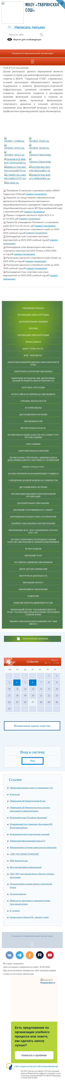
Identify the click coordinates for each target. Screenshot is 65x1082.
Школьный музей (33, 421)
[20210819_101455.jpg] (40, 141)
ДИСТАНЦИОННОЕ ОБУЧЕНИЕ (33, 487)
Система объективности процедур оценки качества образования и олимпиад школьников (33, 540)
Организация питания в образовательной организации (33, 495)
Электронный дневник (35, 639)
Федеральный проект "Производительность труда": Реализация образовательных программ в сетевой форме (33, 612)
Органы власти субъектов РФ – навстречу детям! (29, 917)
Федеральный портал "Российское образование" (28, 818)
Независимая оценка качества (32, 725)
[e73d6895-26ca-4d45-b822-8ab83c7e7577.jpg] (15, 178)
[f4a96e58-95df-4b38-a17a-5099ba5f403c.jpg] (40, 178)
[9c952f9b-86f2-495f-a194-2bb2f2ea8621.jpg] (40, 170)
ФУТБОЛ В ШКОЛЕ (33, 549)
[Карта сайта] (9, 27)
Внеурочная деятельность (33, 576)
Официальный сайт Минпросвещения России (27, 801)
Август (54, 660)
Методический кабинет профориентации (25, 867)
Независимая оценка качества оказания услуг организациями (33, 436)
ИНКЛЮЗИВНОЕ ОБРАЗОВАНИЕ (33, 589)
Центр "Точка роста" (33, 349)
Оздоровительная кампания (33, 451)
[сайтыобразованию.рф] (60, 4)
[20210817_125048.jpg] (15, 141)
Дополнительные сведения (33, 322)
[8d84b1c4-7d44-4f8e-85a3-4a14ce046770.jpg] (15, 170)
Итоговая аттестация (33, 387)
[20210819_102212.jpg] (15, 155)
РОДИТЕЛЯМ (33, 596)
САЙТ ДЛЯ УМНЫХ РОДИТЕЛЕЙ (24, 854)
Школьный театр (33, 556)
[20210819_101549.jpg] (40, 148)
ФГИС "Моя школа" (33, 355)
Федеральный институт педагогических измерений (29, 834)
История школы (33, 408)
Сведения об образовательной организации (32, 53)
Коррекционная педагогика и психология (33, 517)
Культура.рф (15, 794)
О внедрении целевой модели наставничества (33, 480)
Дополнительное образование (33, 503)
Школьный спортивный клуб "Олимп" (33, 510)
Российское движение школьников (33, 562)
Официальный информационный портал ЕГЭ (27, 841)
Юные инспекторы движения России (33, 603)
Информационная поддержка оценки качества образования (33, 847)
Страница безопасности (33, 401)
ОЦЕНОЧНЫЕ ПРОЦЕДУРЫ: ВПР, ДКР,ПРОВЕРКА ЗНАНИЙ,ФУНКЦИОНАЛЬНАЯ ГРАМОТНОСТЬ (33, 379)
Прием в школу (33, 342)
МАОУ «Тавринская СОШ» (42, 8)
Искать (41, 34)
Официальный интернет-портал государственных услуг (31, 788)
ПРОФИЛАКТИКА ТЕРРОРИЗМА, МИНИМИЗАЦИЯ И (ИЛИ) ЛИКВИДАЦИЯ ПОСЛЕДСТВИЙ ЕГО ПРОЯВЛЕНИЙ (33, 459)
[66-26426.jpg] (11, 183)
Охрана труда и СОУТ (33, 467)
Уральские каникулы (18, 894)
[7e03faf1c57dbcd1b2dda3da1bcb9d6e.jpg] (40, 155)
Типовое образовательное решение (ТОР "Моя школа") (33, 622)
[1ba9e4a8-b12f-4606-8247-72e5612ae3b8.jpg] (15, 163)
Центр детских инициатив (33, 569)
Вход (32, 761)
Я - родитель (15, 911)
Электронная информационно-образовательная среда (33, 363)
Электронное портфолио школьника (33, 371)
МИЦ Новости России (19, 861)
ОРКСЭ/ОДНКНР (33, 444)
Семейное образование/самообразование (33, 523)
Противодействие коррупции (33, 315)
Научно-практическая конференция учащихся (33, 474)
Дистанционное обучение (33, 415)
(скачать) (30, 194)
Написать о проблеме (34, 1055)
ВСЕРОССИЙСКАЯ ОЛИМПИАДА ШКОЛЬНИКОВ (33, 394)
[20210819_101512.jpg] (15, 148)
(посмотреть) (41, 194)
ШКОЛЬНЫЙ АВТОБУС (33, 583)
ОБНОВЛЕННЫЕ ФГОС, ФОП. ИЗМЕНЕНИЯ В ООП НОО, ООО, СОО (33, 531)
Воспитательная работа (33, 428)
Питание (33, 328)
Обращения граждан (33, 308)
